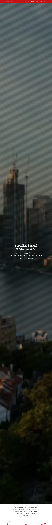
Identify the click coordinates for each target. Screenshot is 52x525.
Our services (36, 1)
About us (28, 1)
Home (25, 1)
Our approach (32, 1)
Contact (44, 1)
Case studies (40, 1)
